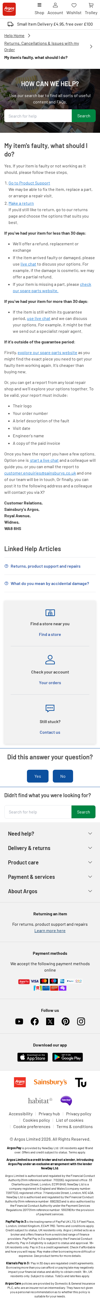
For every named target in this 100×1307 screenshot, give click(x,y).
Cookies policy (36, 1119)
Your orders (50, 682)
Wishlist (74, 12)
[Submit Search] (84, 115)
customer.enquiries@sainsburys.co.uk (40, 472)
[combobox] (38, 115)
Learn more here (50, 930)
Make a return (21, 203)
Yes (37, 776)
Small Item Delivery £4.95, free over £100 (55, 23)
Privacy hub (49, 1113)
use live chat (38, 318)
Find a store (50, 634)
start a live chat (44, 460)
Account (55, 12)
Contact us (50, 732)
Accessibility (21, 1113)
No (63, 776)
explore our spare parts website (47, 352)
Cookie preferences (31, 1126)
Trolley (91, 12)
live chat (28, 263)
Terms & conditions (75, 1126)
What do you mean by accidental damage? (50, 583)
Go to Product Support (29, 182)
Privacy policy (78, 1113)
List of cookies (69, 1119)
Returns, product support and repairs (46, 565)
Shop (39, 12)
